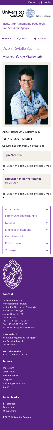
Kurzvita (10, 222)
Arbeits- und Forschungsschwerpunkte (21, 212)
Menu (8, 38)
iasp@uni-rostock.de (23, 327)
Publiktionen (13, 243)
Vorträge (10, 250)
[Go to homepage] (27, 13)
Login (46, 2)
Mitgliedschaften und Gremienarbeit (18, 233)
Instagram (11, 410)
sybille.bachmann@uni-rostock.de (25, 145)
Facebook (10, 403)
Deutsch (33, 2)
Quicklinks (42, 38)
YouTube (10, 407)
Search (23, 38)
